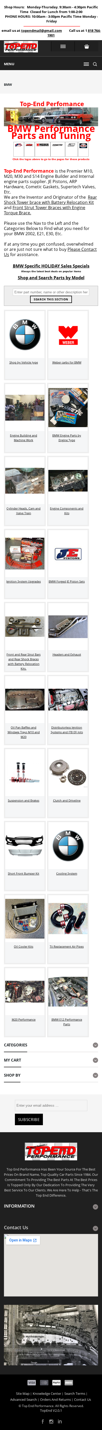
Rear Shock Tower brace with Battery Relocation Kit (50, 199)
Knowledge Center (47, 1393)
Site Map (23, 1393)
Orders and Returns (55, 1399)
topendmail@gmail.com (41, 30)
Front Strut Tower (30, 207)
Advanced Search (23, 1399)
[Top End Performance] (21, 48)
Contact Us (82, 1399)
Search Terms (74, 1393)
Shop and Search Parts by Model (51, 278)
